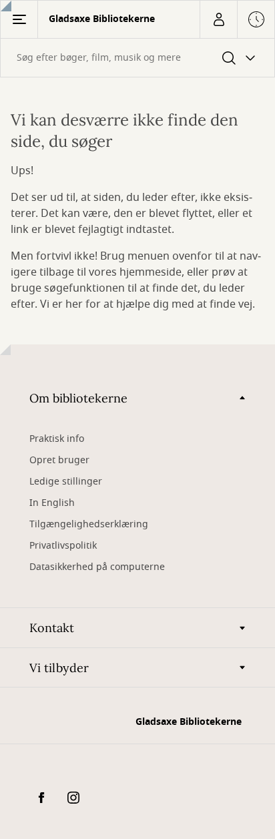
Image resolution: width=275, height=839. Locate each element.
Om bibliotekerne (78, 398)
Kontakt (51, 627)
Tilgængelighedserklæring (88, 524)
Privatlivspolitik (63, 546)
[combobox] (137, 58)
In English (52, 503)
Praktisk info (56, 439)
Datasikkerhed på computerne (97, 567)
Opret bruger (59, 460)
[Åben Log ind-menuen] (218, 19)
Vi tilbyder (59, 667)
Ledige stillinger (65, 482)
